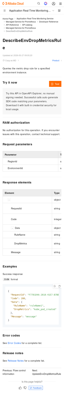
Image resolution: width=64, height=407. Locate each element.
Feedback (37, 387)
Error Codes (14, 343)
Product (55, 60)
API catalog (27, 24)
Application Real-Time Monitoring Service (35, 18)
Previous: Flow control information (14, 372)
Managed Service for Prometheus (21, 21)
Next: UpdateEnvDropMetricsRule (46, 372)
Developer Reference (48, 21)
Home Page (8, 18)
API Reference (12, 24)
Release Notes (16, 360)
